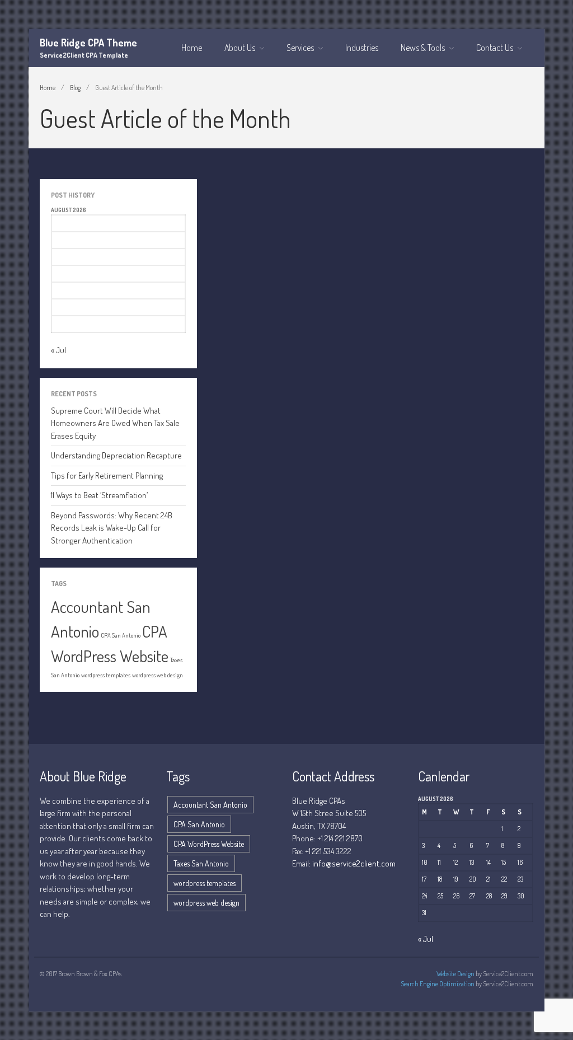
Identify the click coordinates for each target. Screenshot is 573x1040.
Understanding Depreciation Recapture (116, 455)
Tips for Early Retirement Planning (107, 475)
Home (191, 47)
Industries (361, 47)
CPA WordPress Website (208, 844)
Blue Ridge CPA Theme (88, 42)
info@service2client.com (354, 863)
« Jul (58, 350)
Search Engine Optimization (438, 984)
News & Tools (423, 47)
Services (300, 47)
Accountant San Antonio (210, 804)
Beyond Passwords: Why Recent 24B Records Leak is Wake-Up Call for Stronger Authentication (111, 528)
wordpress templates (105, 675)
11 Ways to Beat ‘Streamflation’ (99, 495)
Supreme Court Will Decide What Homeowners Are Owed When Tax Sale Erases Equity (115, 423)
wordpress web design (157, 675)
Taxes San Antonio (201, 863)
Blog (75, 87)
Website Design (455, 973)
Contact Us (494, 47)
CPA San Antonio (120, 635)
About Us (239, 47)
